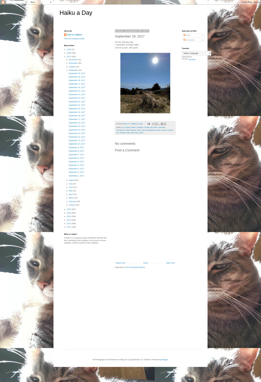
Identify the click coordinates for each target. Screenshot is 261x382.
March (71, 198)
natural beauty (131, 130)
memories (161, 127)
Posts (187, 35)
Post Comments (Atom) (135, 267)
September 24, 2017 (77, 94)
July (71, 184)
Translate (192, 59)
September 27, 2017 (77, 84)
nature (139, 130)
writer (141, 133)
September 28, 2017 (77, 80)
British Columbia (137, 127)
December (73, 60)
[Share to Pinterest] (164, 123)
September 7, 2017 (76, 155)
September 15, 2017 (77, 126)
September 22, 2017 (77, 102)
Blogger (165, 360)
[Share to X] (159, 123)
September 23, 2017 (77, 98)
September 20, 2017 (77, 109)
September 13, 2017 (77, 133)
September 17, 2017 (77, 119)
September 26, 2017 (77, 87)
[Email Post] (148, 124)
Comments (190, 40)
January (72, 205)
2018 (69, 53)
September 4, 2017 (76, 165)
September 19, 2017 (77, 112)
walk (127, 133)
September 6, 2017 (76, 158)
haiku (155, 127)
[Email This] (153, 123)
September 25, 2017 (77, 91)
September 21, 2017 (77, 105)
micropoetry (120, 130)
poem (159, 130)
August (72, 180)
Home (145, 263)
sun (117, 133)
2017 (69, 57)
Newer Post (120, 263)
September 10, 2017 (77, 144)
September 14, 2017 (77, 130)
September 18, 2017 (77, 116)
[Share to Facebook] (162, 123)
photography (151, 130)
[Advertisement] (145, 239)
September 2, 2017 (76, 172)
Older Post (170, 263)
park (144, 130)
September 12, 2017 (77, 137)
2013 (69, 220)
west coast (134, 133)
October (72, 67)
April (71, 194)
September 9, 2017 (76, 148)
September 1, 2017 (76, 176)
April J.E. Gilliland (74, 35)
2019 (69, 49)
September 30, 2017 (77, 73)
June (71, 187)
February (73, 201)
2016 (69, 209)
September (73, 70)
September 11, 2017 (77, 140)
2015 (69, 213)
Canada (147, 127)
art (123, 127)
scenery (170, 130)
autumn (127, 127)
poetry (164, 130)
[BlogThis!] (156, 123)
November (73, 63)
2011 (69, 227)
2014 (69, 216)
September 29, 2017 (77, 77)
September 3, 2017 (76, 169)
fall (151, 127)
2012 (69, 223)
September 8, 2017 (76, 151)
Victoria (122, 133)
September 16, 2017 (77, 123)
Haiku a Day (76, 12)
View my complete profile (74, 39)
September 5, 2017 (76, 162)
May (71, 191)
